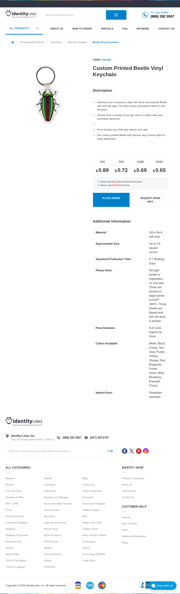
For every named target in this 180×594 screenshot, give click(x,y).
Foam (9, 509)
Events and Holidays (93, 503)
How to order (82, 28)
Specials (107, 28)
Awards (48, 478)
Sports (85, 547)
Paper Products (52, 535)
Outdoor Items (90, 528)
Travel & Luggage (15, 566)
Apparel (10, 478)
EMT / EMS (12, 503)
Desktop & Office (15, 497)
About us (56, 28)
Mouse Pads (51, 528)
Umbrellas (49, 566)
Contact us (166, 28)
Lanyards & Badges (16, 522)
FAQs (125, 529)
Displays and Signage (56, 497)
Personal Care (14, 541)
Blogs (125, 542)
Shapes (48, 547)
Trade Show (89, 560)
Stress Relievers (53, 554)
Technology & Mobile (93, 554)
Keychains (49, 516)
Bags (85, 478)
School (9, 547)
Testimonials (129, 490)
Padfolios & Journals (17, 535)
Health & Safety (90, 509)
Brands (10, 484)
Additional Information (134, 536)
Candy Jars (88, 484)
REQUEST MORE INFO (150, 200)
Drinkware (88, 497)
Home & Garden (15, 516)
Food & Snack (52, 509)
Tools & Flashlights (16, 560)
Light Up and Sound (55, 522)
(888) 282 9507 (72, 437)
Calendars (49, 484)
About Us (127, 484)
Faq (124, 28)
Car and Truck (13, 490)
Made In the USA (91, 522)
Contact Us (128, 497)
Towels (48, 560)
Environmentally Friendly (57, 503)
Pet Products (51, 541)
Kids (84, 516)
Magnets (10, 528)
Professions (88, 541)
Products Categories (133, 478)
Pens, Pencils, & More (94, 535)
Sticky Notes (12, 554)
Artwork (142, 28)
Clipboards (50, 490)
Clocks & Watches (92, 490)
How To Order (129, 523)
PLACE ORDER (111, 198)
